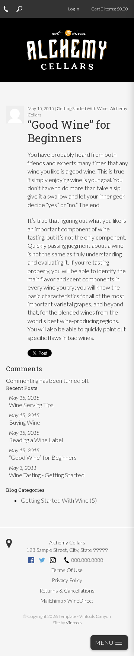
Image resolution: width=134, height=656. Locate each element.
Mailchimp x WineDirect (67, 600)
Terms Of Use (67, 570)
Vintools (74, 622)
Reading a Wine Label (36, 439)
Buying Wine (24, 422)
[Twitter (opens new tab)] (42, 561)
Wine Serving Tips (31, 404)
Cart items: (109, 9)
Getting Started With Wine (59, 500)
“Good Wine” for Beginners (43, 457)
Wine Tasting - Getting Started (46, 474)
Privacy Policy (67, 580)
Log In (73, 9)
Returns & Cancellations (67, 590)
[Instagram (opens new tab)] (53, 561)
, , (67, 550)
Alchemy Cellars (67, 542)
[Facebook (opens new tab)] (31, 561)
